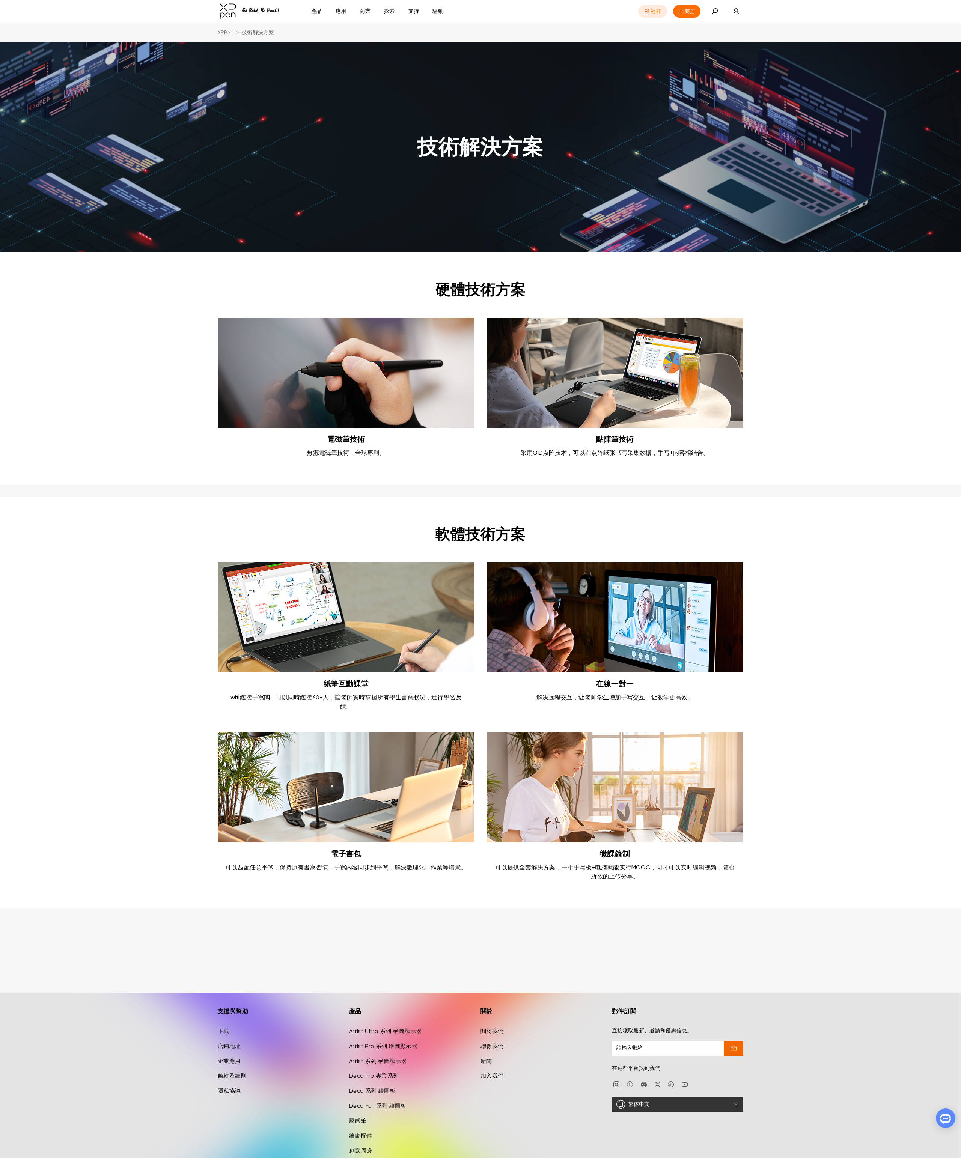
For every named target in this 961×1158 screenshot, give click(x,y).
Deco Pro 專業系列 (374, 1075)
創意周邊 (360, 1150)
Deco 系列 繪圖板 (372, 1090)
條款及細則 (232, 1075)
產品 (316, 11)
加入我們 (491, 1075)
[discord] (643, 1083)
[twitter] (657, 1083)
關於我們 (491, 1031)
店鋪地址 (229, 1046)
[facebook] (629, 1083)
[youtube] (684, 1083)
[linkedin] (670, 1083)
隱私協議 (229, 1090)
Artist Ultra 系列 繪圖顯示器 (385, 1031)
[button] (714, 11)
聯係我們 (491, 1046)
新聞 (486, 1061)
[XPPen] (249, 11)
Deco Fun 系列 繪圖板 (378, 1105)
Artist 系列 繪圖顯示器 (378, 1061)
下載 (223, 1031)
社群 (656, 11)
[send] (734, 1048)
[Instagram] (616, 1083)
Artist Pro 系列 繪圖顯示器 (383, 1046)
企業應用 (229, 1061)
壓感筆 (357, 1120)
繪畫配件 (360, 1135)
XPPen (225, 32)
